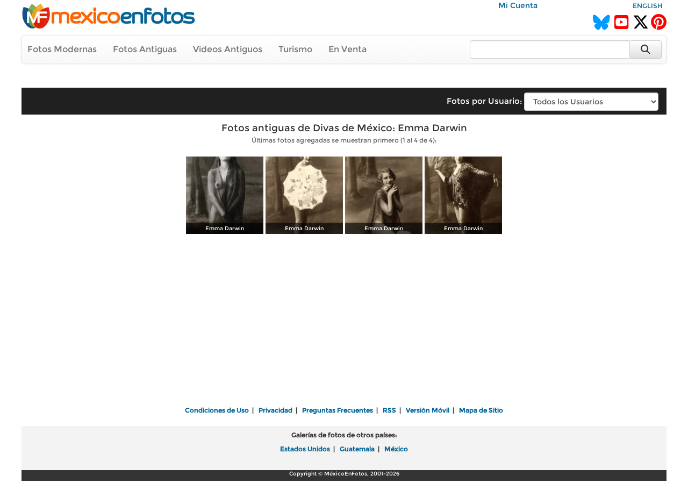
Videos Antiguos (227, 49)
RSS (389, 410)
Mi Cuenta (518, 5)
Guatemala (357, 449)
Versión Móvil (427, 410)
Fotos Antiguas (145, 49)
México (396, 449)
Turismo (295, 49)
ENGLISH (647, 6)
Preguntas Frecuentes (337, 410)
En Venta (347, 49)
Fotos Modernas (62, 49)
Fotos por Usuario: (484, 101)
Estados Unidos (305, 449)
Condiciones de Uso (217, 410)
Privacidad (275, 410)
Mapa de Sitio (481, 410)
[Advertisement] (344, 321)
